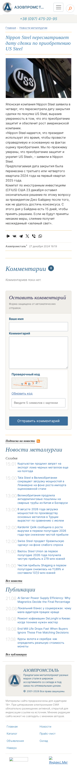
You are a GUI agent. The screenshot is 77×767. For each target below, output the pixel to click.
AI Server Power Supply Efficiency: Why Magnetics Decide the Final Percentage (44, 599)
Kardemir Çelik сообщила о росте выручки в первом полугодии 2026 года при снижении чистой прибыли (43, 530)
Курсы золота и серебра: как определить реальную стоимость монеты (41, 642)
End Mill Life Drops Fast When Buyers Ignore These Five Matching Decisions (43, 630)
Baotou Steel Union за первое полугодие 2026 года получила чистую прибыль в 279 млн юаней (41, 554)
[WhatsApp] (40, 236)
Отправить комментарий (38, 421)
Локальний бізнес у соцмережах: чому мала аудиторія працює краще (44, 610)
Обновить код (22, 393)
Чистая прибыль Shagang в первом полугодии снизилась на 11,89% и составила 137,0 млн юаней (42, 569)
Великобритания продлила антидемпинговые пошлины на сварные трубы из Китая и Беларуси (43, 499)
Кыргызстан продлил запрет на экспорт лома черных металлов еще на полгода (43, 467)
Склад (44, 740)
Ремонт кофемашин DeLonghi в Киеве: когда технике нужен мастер (44, 620)
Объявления (15, 740)
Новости (45, 726)
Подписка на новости (20, 441)
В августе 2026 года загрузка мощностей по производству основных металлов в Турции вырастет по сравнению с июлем (41, 514)
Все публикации (16, 654)
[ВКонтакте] (14, 236)
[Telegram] (21, 236)
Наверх (12, 748)
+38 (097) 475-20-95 (38, 19)
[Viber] (33, 236)
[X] (27, 236)
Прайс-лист (48, 733)
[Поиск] (70, 8)
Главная (11, 27)
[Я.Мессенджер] (8, 236)
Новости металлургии (33, 27)
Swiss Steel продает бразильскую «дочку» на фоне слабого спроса (41, 542)
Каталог (12, 733)
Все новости (14, 580)
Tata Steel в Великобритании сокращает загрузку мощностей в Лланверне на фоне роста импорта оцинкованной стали (42, 483)
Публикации (20, 589)
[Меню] (58, 7)
